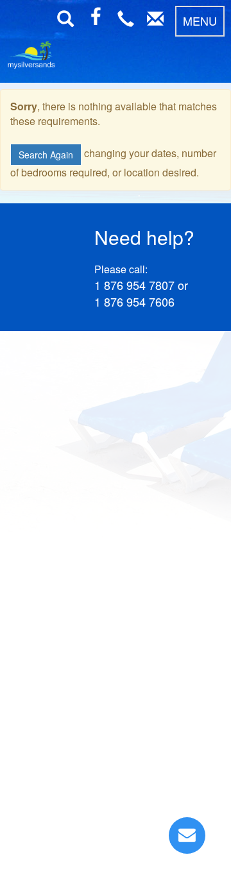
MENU (200, 20)
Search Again (46, 154)
